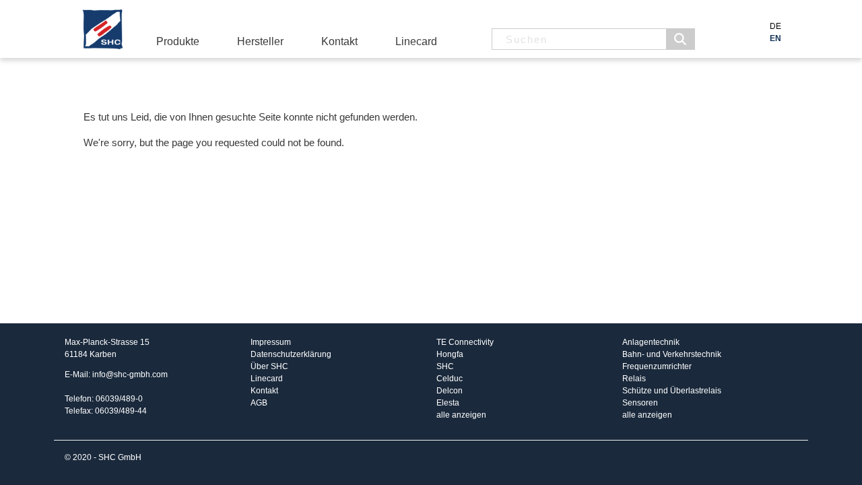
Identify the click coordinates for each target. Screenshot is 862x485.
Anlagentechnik (650, 342)
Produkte (177, 41)
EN (775, 38)
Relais (634, 378)
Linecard (416, 41)
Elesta (447, 403)
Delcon (449, 390)
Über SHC (269, 366)
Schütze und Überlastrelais (671, 390)
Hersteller (260, 41)
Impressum (271, 342)
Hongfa (449, 354)
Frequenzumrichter (657, 366)
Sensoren (640, 403)
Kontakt (339, 41)
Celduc (449, 378)
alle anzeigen (461, 415)
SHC (445, 366)
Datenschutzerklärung (291, 354)
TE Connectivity (465, 342)
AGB (259, 403)
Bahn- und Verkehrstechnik (671, 354)
